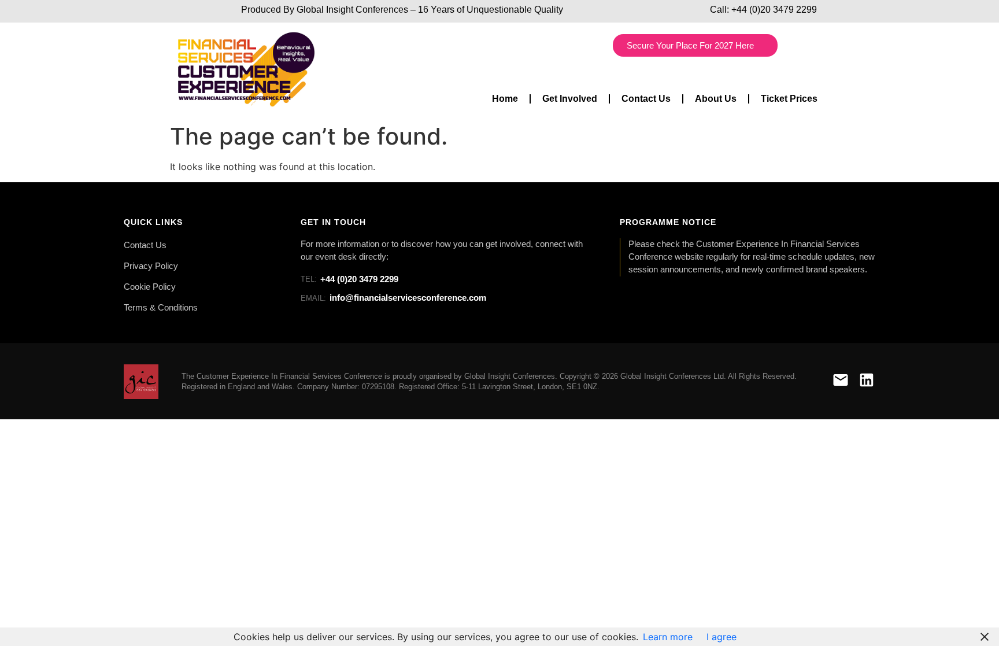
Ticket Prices (789, 99)
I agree (721, 637)
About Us (716, 99)
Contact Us (646, 99)
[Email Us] (840, 382)
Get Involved (569, 99)
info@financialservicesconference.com (393, 297)
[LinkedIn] (866, 382)
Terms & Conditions (161, 307)
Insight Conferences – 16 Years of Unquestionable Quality (443, 9)
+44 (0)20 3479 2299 (774, 9)
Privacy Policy (151, 266)
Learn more (668, 637)
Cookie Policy (150, 286)
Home (505, 99)
